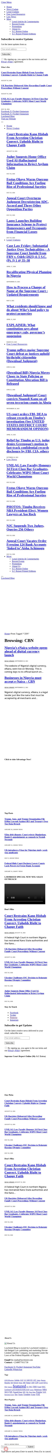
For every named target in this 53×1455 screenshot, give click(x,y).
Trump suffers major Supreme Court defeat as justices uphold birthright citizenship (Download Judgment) (28, 355)
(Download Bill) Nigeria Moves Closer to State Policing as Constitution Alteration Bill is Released (28, 378)
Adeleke (17, 1380)
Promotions (17, 26)
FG (27, 1387)
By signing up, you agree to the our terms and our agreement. (25, 1049)
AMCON (29, 1380)
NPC (24, 1392)
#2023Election (9, 1380)
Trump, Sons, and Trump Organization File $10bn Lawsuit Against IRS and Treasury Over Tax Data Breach (26, 821)
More (9, 19)
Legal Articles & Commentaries (25, 21)
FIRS (35, 1387)
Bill (12, 1383)
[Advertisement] (26, 606)
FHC (30, 1387)
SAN (44, 1392)
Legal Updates (13, 12)
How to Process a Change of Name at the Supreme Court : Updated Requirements (27, 290)
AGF (22, 1380)
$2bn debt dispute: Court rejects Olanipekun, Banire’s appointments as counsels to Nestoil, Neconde (25, 837)
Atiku (38, 1380)
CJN (36, 1383)
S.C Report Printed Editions (24, 34)
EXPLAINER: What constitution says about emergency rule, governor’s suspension (26, 330)
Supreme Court (9, 1394)
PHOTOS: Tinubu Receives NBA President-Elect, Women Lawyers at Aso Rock (27, 510)
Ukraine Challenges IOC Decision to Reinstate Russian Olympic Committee (25, 979)
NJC (11, 1392)
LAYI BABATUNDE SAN (20, 1390)
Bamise (43, 1380)
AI (25, 1380)
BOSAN (15, 1383)
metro (32, 1389)
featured (19, 1386)
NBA (44, 1389)
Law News (11, 17)
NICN (6, 1392)
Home (9, 7)
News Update (12, 9)
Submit (30, 1447)
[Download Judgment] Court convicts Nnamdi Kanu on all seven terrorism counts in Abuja (29, 398)
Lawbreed (7, 1390)
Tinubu (20, 1395)
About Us (16, 29)
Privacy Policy (7, 62)
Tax (16, 1394)
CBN (33, 1383)
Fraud (39, 1387)
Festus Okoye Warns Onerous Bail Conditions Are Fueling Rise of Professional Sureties (27, 183)
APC (34, 1380)
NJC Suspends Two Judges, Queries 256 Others (25, 527)
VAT (38, 1394)
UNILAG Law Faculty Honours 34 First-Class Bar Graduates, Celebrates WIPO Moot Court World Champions (24, 101)
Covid (41, 1383)
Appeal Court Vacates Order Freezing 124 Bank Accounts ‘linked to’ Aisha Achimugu (27, 544)
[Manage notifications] (6, 1449)
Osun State (32, 1392)
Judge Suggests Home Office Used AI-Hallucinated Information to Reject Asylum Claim (27, 162)
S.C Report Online (20, 31)
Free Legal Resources (16, 14)
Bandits (7, 1383)
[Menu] (2, 576)
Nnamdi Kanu (17, 1392)
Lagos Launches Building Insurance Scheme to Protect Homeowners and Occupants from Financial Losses (27, 226)
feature (10, 1387)
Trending (26, 1394)
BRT (24, 1383)
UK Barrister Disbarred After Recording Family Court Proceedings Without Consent (26, 86)
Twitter (33, 1395)
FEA (5, 1387)
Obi (27, 1392)
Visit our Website (8, 119)
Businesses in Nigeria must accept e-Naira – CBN (22, 679)
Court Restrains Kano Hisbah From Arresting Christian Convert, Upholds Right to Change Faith (24, 73)
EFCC (45, 1383)
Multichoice (38, 1390)
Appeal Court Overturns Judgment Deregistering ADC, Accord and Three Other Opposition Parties (28, 203)
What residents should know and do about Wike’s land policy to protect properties (29, 309)
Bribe (20, 1383)
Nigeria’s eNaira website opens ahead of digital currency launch (25, 651)
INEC (44, 1387)
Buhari (28, 1383)
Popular (39, 1392)
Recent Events (18, 24)
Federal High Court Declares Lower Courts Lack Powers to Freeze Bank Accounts (24, 864)
